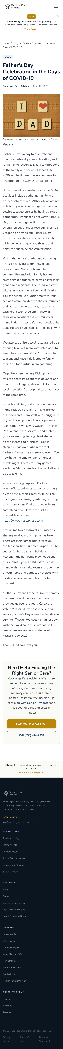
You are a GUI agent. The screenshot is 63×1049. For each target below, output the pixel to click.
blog (8, 57)
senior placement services (27, 683)
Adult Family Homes (14, 858)
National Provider (12, 967)
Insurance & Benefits (14, 909)
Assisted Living (11, 838)
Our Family (9, 941)
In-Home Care (10, 851)
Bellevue (7, 1005)
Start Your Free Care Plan (31, 723)
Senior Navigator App (14, 981)
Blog (15, 43)
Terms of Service (24, 1039)
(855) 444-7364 (11, 817)
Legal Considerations (14, 916)
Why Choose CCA (13, 954)
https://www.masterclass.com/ (23, 521)
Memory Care (10, 845)
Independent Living (13, 865)
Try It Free (31, 29)
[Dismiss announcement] (58, 16)
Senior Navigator (38, 703)
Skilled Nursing (11, 871)
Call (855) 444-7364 (31, 735)
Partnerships (10, 961)
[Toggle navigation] (56, 6)
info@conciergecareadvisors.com (19, 822)
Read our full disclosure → (32, 772)
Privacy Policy (6, 1039)
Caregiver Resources (14, 903)
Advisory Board (11, 947)
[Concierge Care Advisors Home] (17, 6)
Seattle (6, 999)
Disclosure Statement (44, 1039)
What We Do (10, 934)
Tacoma (7, 1012)
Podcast (7, 896)
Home (6, 43)
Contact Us (9, 974)
